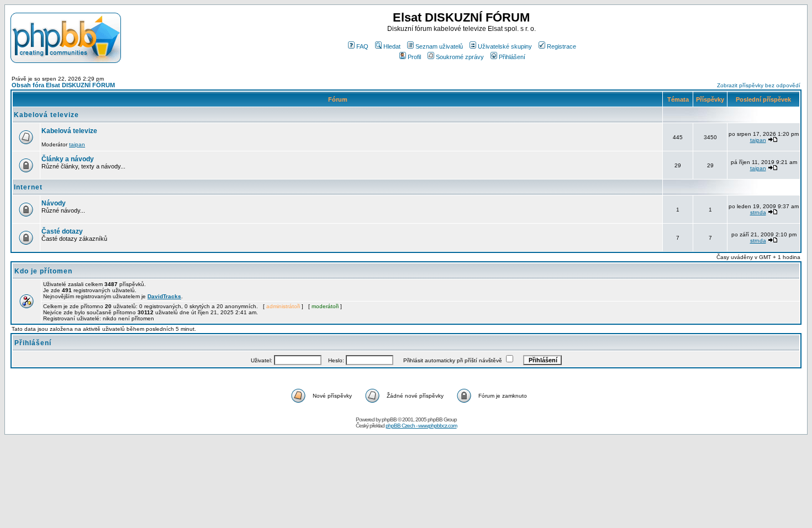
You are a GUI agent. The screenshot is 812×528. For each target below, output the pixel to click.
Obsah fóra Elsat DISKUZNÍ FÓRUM (63, 85)
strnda (758, 212)
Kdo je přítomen (43, 271)
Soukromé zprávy (460, 57)
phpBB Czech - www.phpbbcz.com (421, 426)
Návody (53, 203)
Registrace (561, 46)
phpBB (389, 419)
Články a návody (67, 159)
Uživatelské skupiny (505, 46)
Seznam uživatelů (439, 46)
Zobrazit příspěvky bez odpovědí (758, 85)
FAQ (362, 46)
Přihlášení (512, 57)
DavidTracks (164, 296)
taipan (77, 144)
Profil (414, 57)
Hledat (391, 46)
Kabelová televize (46, 115)
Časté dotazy (62, 231)
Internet (28, 187)
